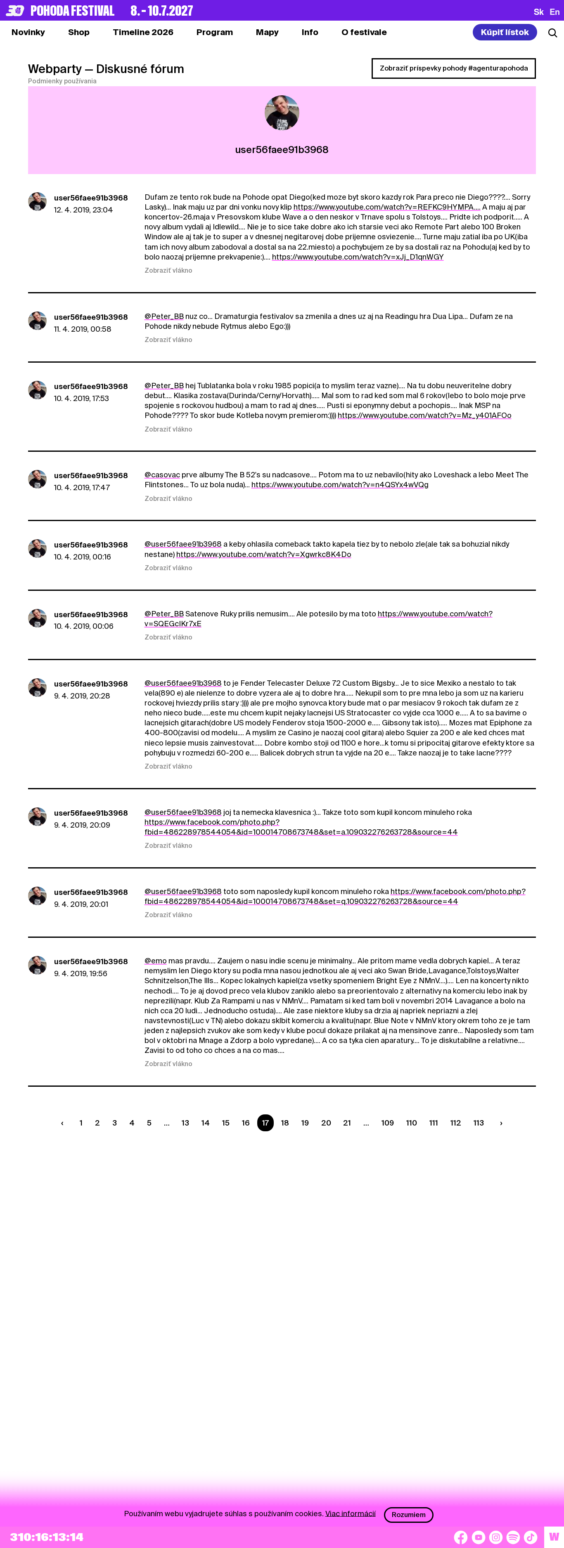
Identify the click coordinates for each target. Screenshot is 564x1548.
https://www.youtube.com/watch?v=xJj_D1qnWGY (358, 256)
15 (226, 1123)
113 (479, 1123)
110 (411, 1123)
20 (326, 1123)
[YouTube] (479, 1537)
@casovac (162, 474)
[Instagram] (496, 1537)
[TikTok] (531, 1537)
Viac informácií (350, 1513)
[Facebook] (461, 1537)
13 (185, 1123)
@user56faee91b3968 (183, 544)
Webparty (55, 69)
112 (455, 1123)
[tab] (79, 32)
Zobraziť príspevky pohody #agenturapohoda (454, 68)
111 (433, 1123)
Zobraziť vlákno (168, 270)
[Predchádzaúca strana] (64, 1122)
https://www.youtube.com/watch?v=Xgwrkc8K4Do (263, 554)
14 (205, 1123)
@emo (156, 960)
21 (347, 1123)
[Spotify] (513, 1537)
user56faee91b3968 (91, 198)
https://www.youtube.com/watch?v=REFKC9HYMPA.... (387, 207)
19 (305, 1123)
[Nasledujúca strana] (499, 1122)
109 (388, 1123)
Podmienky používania (62, 81)
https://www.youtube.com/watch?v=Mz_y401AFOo (425, 415)
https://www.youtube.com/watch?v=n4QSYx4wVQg (340, 484)
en (555, 11)
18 (285, 1123)
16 (246, 1123)
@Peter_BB (164, 316)
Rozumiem (409, 1515)
